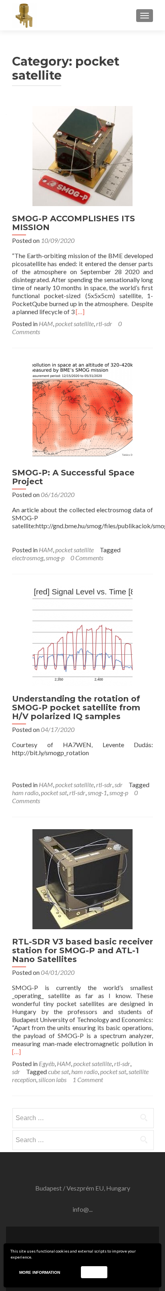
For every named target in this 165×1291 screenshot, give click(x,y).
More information (39, 1272)
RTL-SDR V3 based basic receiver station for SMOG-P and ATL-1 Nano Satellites (82, 950)
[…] (80, 311)
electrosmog (27, 557)
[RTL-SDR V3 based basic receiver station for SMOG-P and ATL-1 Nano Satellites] (82, 878)
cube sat (58, 1071)
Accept (94, 1272)
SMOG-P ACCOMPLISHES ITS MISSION (73, 223)
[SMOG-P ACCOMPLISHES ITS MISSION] (82, 155)
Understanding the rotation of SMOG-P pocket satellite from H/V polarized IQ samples (76, 707)
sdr (119, 784)
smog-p (55, 557)
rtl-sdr (104, 323)
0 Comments (86, 557)
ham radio (25, 792)
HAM (46, 323)
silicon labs (52, 1079)
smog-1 (97, 792)
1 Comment (87, 1079)
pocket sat (54, 792)
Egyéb (46, 1063)
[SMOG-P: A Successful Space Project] (82, 409)
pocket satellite (74, 323)
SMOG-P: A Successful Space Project (73, 477)
